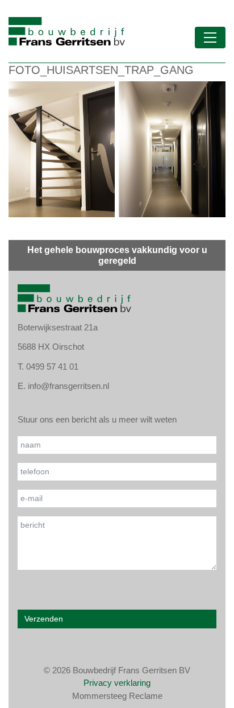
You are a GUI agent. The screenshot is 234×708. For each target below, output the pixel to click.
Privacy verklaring (117, 683)
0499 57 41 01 (52, 366)
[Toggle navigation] (210, 37)
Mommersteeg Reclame (117, 696)
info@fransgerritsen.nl (68, 386)
